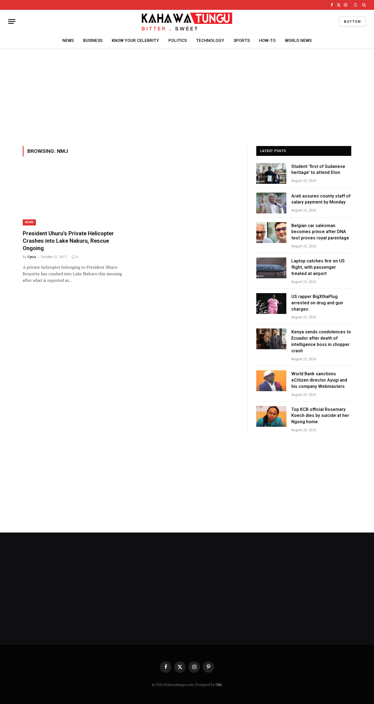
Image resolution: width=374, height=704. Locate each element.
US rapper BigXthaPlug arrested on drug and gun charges (317, 303)
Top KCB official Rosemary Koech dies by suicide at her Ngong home (320, 416)
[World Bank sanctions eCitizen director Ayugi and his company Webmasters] (271, 380)
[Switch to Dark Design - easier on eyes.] (356, 5)
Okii (218, 684)
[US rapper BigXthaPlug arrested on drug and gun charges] (271, 303)
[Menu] (11, 21)
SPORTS (242, 40)
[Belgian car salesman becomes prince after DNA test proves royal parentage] (271, 232)
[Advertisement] (187, 96)
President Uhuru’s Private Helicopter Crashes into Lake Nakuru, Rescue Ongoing (68, 240)
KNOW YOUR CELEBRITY (135, 40)
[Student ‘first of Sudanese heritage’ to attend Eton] (271, 173)
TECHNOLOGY (210, 40)
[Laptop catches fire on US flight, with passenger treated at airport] (271, 267)
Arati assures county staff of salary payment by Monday (320, 199)
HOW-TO (267, 40)
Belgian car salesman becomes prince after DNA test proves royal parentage (320, 232)
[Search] (363, 5)
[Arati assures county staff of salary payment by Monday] (271, 203)
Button (352, 21)
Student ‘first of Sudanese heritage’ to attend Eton (318, 169)
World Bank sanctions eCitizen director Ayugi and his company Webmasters (319, 380)
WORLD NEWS (298, 40)
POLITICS (177, 40)
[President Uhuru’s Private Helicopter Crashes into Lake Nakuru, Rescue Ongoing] (74, 196)
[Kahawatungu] (187, 21)
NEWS (68, 40)
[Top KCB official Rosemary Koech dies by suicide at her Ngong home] (271, 416)
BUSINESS (92, 40)
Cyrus (31, 257)
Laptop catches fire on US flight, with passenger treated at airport (318, 267)
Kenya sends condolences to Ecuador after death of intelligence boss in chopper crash (321, 341)
